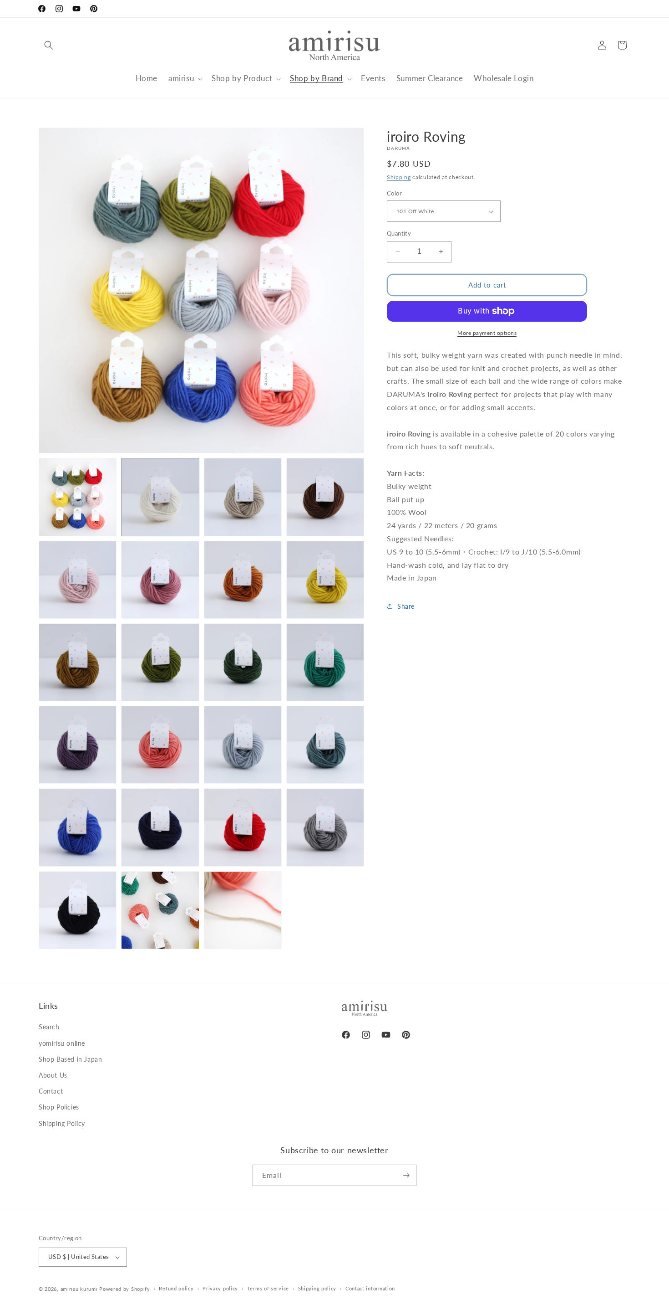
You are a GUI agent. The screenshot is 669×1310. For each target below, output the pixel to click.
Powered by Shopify (124, 1289)
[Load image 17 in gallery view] (78, 827)
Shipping (399, 177)
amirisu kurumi (79, 1289)
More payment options (487, 332)
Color (394, 193)
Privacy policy (220, 1288)
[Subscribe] (406, 1175)
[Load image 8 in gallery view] (325, 580)
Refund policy (176, 1288)
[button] (49, 45)
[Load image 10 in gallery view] (160, 662)
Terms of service (268, 1288)
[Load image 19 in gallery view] (243, 827)
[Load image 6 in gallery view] (160, 580)
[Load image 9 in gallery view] (78, 662)
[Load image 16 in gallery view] (325, 745)
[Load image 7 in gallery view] (243, 580)
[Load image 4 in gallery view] (325, 497)
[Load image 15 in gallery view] (243, 745)
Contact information (370, 1288)
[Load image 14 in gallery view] (160, 745)
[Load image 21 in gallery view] (78, 910)
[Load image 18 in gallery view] (160, 827)
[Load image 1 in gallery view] (78, 497)
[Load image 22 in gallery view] (160, 910)
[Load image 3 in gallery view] (243, 497)
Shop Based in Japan (70, 1059)
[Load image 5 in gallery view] (78, 580)
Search (49, 1027)
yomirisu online (62, 1043)
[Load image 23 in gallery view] (243, 910)
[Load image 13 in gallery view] (78, 745)
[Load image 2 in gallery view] (160, 497)
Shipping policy (317, 1288)
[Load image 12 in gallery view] (325, 662)
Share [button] (406, 606)
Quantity (399, 233)
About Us (53, 1075)
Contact (51, 1091)
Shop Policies (59, 1107)
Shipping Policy (62, 1123)
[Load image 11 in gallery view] (243, 662)
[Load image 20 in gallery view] (325, 827)
